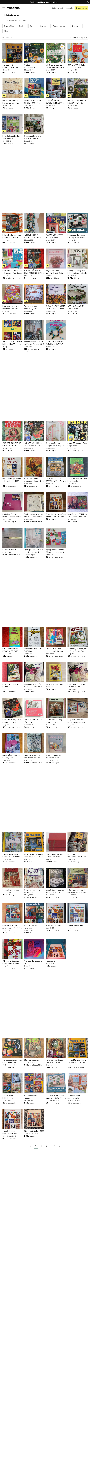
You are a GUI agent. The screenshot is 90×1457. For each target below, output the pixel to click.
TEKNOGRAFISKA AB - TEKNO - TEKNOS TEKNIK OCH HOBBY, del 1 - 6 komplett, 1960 (55, 855)
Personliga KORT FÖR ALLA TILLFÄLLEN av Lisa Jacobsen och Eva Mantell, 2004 (33, 685)
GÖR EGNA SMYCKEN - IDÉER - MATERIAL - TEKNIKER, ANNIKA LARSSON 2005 (77, 307)
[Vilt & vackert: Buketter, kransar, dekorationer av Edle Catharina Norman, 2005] (56, 53)
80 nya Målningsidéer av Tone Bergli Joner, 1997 (33, 855)
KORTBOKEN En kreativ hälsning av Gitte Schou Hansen (55, 1097)
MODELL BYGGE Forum (55, 684)
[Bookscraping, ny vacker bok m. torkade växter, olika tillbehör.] (34, 502)
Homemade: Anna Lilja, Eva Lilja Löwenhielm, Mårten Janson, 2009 (11, 101)
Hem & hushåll (12, 20)
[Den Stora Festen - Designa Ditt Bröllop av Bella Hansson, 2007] (56, 431)
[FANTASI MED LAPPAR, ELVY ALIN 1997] (56, 223)
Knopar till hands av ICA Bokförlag (33, 650)
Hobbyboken (51, 961)
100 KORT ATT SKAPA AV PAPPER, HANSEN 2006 (12, 343)
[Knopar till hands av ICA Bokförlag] (34, 637)
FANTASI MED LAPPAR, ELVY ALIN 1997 (54, 236)
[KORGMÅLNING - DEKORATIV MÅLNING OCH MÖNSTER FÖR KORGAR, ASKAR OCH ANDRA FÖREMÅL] (56, 88)
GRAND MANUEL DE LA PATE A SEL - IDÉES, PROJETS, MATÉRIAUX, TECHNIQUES (77, 66)
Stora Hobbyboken (53, 925)
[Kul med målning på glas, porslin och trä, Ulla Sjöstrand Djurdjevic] (12, 708)
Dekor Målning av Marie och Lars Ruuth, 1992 (11, 480)
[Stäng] (88, 2)
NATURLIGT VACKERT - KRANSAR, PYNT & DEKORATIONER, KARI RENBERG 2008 (77, 101)
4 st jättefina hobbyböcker (7, 1097)
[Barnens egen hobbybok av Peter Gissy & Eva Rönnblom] (78, 637)
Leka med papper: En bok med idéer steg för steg (77, 891)
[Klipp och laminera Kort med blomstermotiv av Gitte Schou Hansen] (12, 294)
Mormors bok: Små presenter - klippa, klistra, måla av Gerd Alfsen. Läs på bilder (34, 480)
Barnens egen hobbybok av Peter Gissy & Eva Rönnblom (77, 650)
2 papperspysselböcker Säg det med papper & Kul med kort (55, 551)
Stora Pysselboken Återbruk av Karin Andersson (53, 756)
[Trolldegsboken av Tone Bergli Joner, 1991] (12, 1048)
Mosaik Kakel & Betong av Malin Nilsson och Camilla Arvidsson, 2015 (55, 891)
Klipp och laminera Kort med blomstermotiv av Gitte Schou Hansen (11, 307)
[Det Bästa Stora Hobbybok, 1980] (34, 294)
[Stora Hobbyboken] (56, 913)
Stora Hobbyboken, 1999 (34, 1131)
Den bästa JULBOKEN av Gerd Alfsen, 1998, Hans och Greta (77, 515)
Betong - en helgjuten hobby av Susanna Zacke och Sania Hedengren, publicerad (77, 272)
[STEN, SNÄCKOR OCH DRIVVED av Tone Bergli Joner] (56, 467)
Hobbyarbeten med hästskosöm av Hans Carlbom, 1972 (32, 756)
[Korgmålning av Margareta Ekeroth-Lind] (78, 842)
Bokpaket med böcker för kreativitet (11, 137)
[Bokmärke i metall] (12, 538)
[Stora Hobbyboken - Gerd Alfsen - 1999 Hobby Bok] (12, 1119)
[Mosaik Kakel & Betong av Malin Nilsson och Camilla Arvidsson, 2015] (56, 878)
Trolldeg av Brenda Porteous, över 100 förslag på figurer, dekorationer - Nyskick (11, 66)
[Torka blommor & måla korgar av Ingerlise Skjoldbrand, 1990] (56, 1048)
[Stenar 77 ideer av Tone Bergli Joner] (78, 431)
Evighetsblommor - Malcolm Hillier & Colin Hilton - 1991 (54, 272)
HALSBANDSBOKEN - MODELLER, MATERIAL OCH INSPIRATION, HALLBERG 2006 (32, 236)
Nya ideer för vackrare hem (33, 962)
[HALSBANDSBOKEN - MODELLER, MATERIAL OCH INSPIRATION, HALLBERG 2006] (34, 223)
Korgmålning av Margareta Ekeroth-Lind (77, 855)
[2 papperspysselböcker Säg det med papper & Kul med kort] (56, 538)
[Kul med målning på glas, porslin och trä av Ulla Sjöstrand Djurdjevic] (12, 223)
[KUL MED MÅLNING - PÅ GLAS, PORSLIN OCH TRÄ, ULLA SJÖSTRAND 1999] (34, 431)
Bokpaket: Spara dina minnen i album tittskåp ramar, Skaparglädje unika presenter (77, 721)
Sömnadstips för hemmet (12, 890)
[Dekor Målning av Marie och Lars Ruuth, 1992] (12, 467)
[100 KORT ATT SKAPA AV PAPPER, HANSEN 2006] (12, 330)
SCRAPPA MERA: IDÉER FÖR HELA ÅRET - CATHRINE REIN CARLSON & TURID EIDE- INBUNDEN (34, 721)
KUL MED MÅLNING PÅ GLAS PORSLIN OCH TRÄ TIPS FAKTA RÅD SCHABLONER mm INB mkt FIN (34, 272)
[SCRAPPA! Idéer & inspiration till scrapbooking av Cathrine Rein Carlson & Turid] (78, 1083)
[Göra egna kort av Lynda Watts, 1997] (34, 878)
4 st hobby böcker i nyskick (31, 1097)
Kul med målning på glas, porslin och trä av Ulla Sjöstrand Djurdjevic (12, 236)
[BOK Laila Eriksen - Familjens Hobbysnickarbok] (34, 913)
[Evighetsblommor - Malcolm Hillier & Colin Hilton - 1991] (56, 259)
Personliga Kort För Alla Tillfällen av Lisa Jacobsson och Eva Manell (77, 685)
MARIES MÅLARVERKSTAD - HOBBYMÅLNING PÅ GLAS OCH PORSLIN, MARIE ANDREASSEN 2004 (32, 66)
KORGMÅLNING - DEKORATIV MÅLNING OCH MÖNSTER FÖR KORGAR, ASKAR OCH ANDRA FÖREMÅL (54, 101)
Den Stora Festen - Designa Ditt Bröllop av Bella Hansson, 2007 (55, 444)
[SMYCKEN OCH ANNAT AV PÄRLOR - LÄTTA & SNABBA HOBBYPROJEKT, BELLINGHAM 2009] (56, 330)
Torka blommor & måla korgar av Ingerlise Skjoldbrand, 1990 (54, 1061)
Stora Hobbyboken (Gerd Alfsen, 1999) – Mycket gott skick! (56, 515)
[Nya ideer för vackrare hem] (34, 949)
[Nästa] (59, 1146)
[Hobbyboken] (56, 949)
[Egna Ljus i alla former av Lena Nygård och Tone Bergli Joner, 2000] (34, 538)
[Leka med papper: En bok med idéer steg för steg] (78, 878)
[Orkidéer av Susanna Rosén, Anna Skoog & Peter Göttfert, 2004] (12, 949)
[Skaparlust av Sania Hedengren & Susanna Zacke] (56, 637)
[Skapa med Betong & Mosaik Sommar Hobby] (34, 124)
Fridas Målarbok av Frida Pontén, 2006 (11, 756)
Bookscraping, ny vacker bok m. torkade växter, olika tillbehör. (33, 515)
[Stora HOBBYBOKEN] (78, 913)
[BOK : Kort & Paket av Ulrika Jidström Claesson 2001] (12, 502)
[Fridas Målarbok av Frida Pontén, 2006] (12, 743)
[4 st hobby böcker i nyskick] (34, 1083)
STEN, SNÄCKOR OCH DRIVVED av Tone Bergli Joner (55, 480)
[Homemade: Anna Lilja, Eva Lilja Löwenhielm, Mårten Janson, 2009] (12, 88)
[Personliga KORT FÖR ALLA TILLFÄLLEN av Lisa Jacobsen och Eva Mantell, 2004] (34, 672)
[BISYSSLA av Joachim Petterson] (12, 672)
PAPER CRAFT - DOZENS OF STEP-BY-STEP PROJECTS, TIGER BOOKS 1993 (33, 101)
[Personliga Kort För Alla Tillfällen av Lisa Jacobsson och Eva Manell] (78, 672)
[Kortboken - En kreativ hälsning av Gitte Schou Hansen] (78, 223)
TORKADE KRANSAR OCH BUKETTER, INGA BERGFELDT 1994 (12, 444)
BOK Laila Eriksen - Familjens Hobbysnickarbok (31, 926)
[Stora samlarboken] (34, 1048)
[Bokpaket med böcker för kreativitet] (12, 124)
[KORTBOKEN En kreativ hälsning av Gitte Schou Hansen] (56, 1083)
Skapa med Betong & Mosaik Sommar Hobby (33, 137)
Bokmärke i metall (9, 550)
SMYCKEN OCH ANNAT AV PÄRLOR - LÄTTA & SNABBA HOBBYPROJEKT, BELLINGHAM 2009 (55, 343)
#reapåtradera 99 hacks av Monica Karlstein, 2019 (34, 343)
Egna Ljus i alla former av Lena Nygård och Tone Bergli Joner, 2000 (33, 551)
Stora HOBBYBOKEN (75, 925)
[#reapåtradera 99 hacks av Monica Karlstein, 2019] (34, 330)
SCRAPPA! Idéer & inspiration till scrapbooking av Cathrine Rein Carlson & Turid (77, 1097)
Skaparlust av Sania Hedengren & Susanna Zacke (54, 650)
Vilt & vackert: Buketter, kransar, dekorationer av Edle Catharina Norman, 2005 (55, 66)
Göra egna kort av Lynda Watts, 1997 (33, 891)
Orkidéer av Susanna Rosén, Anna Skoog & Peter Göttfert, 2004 (10, 962)
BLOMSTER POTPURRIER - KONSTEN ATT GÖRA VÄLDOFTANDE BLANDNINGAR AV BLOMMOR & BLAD (55, 307)
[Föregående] (31, 1146)
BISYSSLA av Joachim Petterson (10, 685)
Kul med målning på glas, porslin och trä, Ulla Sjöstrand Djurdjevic (12, 721)
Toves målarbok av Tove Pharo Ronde (77, 480)
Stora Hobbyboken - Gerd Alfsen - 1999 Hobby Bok (10, 1132)
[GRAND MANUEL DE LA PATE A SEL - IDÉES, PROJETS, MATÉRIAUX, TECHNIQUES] (78, 53)
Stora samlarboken (31, 1060)
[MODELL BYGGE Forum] (56, 672)
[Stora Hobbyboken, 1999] (34, 1119)
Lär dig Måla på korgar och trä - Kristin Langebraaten (54, 721)
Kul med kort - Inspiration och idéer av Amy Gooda (12, 272)
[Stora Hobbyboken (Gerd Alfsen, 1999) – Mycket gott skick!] (56, 502)
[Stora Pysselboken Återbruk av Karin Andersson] (56, 743)
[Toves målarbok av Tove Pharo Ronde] (78, 467)
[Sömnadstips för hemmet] (12, 878)
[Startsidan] (13, 8)
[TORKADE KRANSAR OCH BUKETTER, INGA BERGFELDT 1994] (12, 431)
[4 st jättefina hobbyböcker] (12, 1083)
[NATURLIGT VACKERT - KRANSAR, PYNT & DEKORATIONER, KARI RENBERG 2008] (78, 88)
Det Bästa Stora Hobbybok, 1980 (30, 307)
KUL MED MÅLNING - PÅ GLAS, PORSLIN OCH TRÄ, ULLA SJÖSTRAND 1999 (33, 444)
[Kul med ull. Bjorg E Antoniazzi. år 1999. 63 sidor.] (12, 913)
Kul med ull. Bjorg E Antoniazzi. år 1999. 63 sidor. (11, 926)
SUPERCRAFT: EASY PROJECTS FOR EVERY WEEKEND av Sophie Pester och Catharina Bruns (11, 855)
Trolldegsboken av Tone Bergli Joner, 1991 (12, 1061)
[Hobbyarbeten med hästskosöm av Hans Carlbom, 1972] (34, 743)
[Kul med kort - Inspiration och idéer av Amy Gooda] (12, 259)
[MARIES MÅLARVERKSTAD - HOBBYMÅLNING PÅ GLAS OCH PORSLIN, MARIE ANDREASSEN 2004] (34, 53)
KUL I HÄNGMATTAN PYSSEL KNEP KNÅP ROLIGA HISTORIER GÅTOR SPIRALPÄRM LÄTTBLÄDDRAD (10, 650)
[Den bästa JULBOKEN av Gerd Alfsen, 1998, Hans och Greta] (78, 502)
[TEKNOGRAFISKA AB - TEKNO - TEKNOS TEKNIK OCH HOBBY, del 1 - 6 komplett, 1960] (56, 842)
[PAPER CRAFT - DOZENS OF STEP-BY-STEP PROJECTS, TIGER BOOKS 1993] (34, 88)
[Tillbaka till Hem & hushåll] (3, 20)
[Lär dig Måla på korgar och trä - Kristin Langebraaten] (56, 708)
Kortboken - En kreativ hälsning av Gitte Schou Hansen (77, 236)
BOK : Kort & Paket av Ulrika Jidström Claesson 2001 (12, 515)
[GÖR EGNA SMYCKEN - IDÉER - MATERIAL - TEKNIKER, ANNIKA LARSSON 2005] (78, 294)
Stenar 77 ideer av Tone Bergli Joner (77, 444)
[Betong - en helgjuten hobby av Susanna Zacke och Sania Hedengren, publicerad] (78, 259)
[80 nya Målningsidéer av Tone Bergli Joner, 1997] (34, 842)
